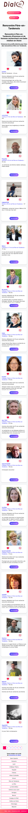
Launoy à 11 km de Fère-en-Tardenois (12, 117)
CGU (9, 811)
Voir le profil (14, 87)
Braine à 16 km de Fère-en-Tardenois (12, 204)
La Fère (14, 784)
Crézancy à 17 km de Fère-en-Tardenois (13, 247)
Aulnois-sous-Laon (14, 789)
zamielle (4, 594)
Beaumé (14, 806)
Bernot (14, 795)
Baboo (4, 246)
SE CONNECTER (14, 17)
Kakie (3, 333)
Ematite (4, 376)
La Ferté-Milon (14, 787)
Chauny (14, 772)
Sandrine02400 (6, 551)
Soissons (14, 761)
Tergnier (14, 769)
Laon (14, 764)
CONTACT (24, 811)
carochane (5, 115)
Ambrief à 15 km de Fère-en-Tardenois (13, 160)
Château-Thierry (14, 767)
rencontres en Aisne (15, 755)
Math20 (4, 681)
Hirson (14, 778)
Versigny (14, 792)
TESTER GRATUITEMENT (14, 12)
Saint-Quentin (14, 758)
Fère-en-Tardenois (14, 781)
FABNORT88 (5, 202)
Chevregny (14, 804)
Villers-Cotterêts (14, 775)
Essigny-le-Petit (14, 798)
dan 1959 (4, 420)
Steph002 (4, 725)
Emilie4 (4, 71)
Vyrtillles (4, 507)
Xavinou (4, 638)
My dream (4, 289)
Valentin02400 (6, 464)
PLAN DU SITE (16, 811)
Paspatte (4, 159)
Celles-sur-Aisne (14, 801)
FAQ (6, 811)
